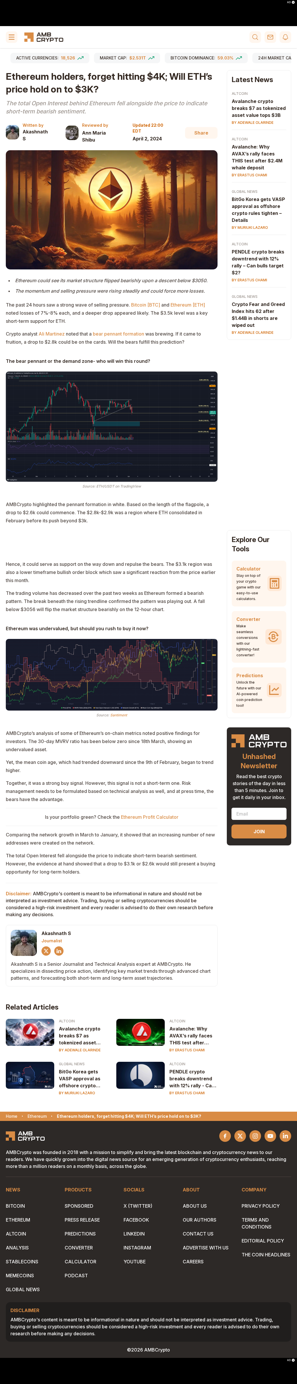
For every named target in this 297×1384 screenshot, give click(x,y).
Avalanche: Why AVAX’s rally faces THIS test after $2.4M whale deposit (190, 1036)
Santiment (118, 715)
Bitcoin (15, 1206)
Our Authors (199, 1220)
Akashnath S (35, 135)
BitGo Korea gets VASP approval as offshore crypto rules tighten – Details (79, 1079)
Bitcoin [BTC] (145, 305)
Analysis (17, 1248)
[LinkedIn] (59, 951)
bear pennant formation (118, 334)
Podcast (76, 1275)
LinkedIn (134, 1234)
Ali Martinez (52, 334)
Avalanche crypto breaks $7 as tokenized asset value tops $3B (79, 1036)
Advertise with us (206, 1248)
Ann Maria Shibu (94, 136)
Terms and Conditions (256, 1223)
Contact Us (198, 1234)
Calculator (80, 1262)
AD (289, 2)
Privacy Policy (261, 1206)
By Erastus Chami (187, 1050)
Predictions (80, 1234)
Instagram (137, 1248)
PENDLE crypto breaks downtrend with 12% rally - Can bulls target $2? (192, 1079)
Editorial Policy (263, 1241)
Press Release (82, 1220)
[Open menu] (11, 37)
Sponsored (79, 1206)
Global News (72, 1064)
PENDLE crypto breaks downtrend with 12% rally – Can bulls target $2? (258, 262)
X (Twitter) (138, 1206)
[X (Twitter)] (46, 951)
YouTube (135, 1262)
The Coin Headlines (266, 1255)
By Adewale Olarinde (80, 1050)
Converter (79, 1248)
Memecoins (20, 1275)
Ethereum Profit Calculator (149, 817)
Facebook (136, 1220)
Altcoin (67, 1021)
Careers (193, 1262)
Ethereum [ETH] (188, 305)
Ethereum (18, 1220)
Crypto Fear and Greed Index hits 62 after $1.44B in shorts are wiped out (258, 314)
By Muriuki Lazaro (77, 1093)
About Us (195, 1206)
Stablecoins (22, 1262)
